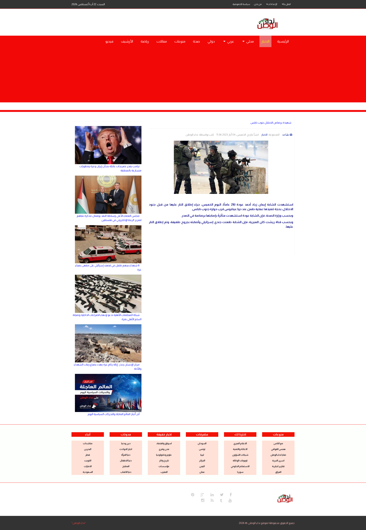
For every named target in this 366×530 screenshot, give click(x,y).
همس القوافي (278, 449)
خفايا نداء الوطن (278, 455)
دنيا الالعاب (125, 472)
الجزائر (202, 460)
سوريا (240, 472)
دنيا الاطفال (126, 460)
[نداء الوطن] (285, 498)
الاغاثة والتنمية (240, 449)
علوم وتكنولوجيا (164, 455)
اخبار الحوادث (126, 449)
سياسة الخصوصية (241, 4)
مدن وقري (164, 449)
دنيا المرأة (125, 455)
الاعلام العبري (240, 443)
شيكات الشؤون (240, 455)
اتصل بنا (287, 4)
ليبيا (202, 455)
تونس (202, 449)
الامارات (88, 466)
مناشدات (87, 443)
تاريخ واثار (164, 460)
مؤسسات (164, 466)
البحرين (87, 449)
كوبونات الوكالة (240, 460)
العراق (278, 472)
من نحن (258, 4)
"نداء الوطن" (78, 522)
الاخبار (264, 134)
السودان (202, 443)
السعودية (88, 472)
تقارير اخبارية (278, 466)
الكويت (87, 460)
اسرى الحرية (278, 460)
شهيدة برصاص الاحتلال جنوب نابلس (270, 122)
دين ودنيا (126, 443)
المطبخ (125, 466)
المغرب (164, 472)
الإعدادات (272, 4)
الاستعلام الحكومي (240, 466)
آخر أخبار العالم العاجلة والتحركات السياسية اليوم (114, 414)
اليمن (202, 466)
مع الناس (278, 443)
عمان (202, 472)
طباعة (285, 134)
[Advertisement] (183, 75)
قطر (87, 455)
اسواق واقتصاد (164, 443)
